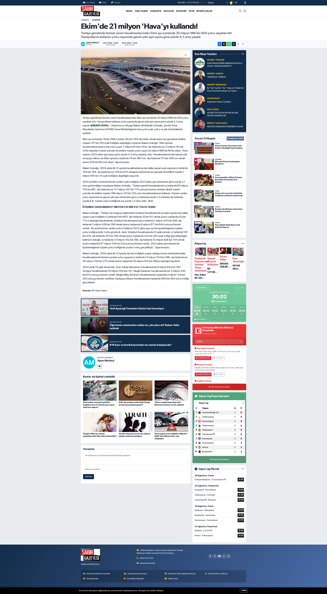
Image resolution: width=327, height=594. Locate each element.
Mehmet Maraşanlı (216, 85)
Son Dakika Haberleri (135, 579)
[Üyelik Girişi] (244, 2)
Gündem (96, 20)
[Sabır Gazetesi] (90, 11)
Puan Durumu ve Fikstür (217, 574)
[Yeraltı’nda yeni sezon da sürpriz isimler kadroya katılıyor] (135, 422)
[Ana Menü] (245, 11)
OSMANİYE (155, 11)
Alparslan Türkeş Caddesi (219, 102)
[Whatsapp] (224, 556)
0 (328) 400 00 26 (204, 374)
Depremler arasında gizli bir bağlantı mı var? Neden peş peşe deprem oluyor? (99, 404)
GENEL (129, 11)
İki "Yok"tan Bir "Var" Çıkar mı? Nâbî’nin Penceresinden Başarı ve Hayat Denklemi (225, 89)
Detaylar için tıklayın (219, 459)
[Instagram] (215, 556)
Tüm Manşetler (92, 579)
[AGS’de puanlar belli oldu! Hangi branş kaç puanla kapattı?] (135, 390)
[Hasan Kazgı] (200, 100)
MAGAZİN (169, 11)
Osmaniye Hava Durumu (137, 574)
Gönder (88, 476)
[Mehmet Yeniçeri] (200, 63)
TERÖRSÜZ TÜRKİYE (216, 77)
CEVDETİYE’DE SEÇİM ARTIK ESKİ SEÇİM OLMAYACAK (222, 114)
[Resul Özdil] (200, 112)
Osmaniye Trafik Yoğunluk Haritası (182, 574)
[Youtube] (219, 556)
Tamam (243, 590)
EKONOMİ (181, 11)
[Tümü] (243, 54)
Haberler (85, 20)
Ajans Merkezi (105, 360)
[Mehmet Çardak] (200, 75)
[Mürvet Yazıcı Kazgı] (200, 125)
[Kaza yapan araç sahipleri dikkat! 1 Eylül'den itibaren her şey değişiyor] (171, 422)
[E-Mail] (99, 366)
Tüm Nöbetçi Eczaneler (220, 387)
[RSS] (228, 556)
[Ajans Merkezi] (89, 362)
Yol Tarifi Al (219, 358)
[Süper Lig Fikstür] (243, 469)
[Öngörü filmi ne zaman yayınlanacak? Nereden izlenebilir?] (100, 422)
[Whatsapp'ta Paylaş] (229, 44)
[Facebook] (210, 556)
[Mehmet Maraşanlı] (200, 88)
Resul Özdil (213, 109)
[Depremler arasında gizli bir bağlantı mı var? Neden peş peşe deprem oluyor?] (100, 390)
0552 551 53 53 (146, 558)
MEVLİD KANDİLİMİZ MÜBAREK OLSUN (225, 127)
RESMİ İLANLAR (204, 11)
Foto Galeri (90, 3)
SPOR (191, 11)
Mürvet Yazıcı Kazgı (217, 123)
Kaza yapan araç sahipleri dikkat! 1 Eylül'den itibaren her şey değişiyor (171, 436)
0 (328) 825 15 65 (204, 358)
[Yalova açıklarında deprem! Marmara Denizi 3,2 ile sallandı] (171, 390)
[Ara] (240, 11)
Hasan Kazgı (213, 98)
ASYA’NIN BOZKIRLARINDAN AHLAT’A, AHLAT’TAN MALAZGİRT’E (225, 64)
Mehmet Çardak (215, 74)
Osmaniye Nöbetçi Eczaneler (98, 574)
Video (104, 3)
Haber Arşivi (173, 579)
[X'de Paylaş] (224, 44)
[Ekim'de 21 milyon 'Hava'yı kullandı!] (135, 82)
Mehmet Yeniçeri (215, 60)
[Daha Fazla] (234, 44)
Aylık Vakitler (201, 319)
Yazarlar (117, 3)
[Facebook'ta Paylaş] (219, 44)
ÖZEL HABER (141, 11)
